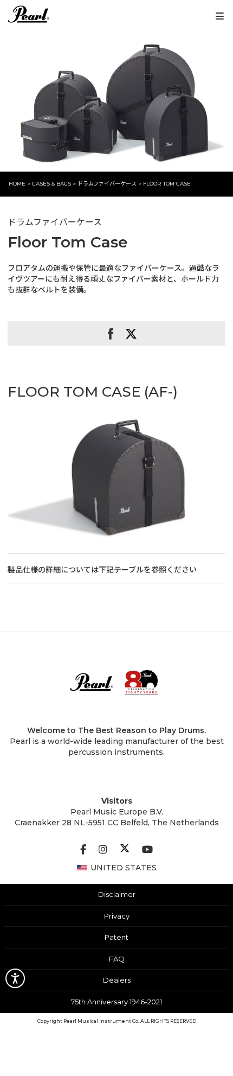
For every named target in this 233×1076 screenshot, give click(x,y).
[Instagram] (103, 850)
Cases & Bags (51, 183)
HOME (17, 183)
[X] (125, 850)
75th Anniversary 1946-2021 (116, 1001)
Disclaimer (116, 894)
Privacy (117, 916)
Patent (116, 937)
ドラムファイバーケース (107, 183)
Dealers (117, 980)
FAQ (117, 958)
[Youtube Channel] (147, 850)
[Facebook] (83, 850)
